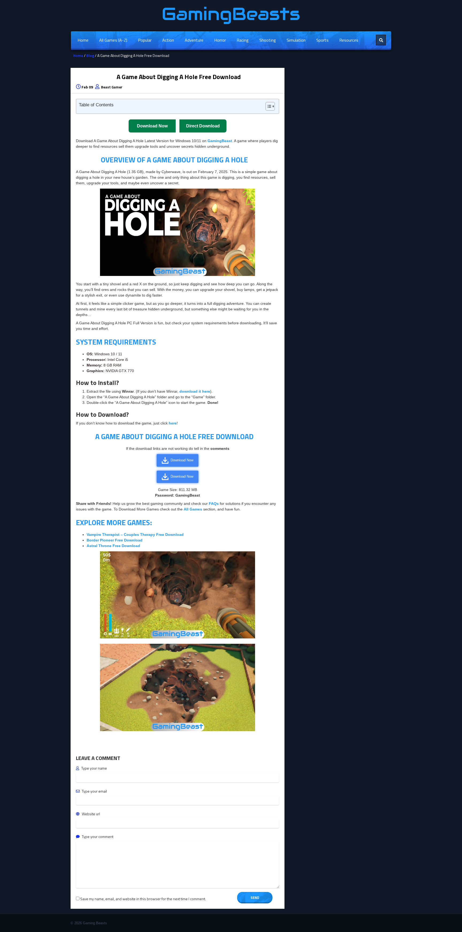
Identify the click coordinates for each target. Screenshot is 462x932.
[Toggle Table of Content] (267, 106)
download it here (194, 391)
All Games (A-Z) (113, 40)
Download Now (182, 460)
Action (168, 40)
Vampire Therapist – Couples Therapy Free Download (135, 534)
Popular (145, 40)
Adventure (194, 40)
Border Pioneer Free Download (115, 540)
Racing (243, 40)
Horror (220, 40)
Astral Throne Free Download (113, 546)
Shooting (267, 40)
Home (83, 40)
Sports (322, 40)
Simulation (296, 40)
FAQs (214, 503)
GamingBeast (219, 141)
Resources (348, 40)
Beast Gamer (111, 87)
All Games (193, 509)
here (173, 423)
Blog (90, 55)
